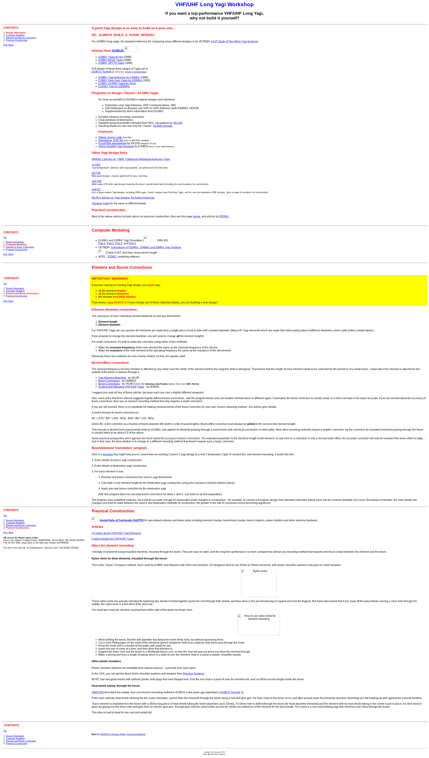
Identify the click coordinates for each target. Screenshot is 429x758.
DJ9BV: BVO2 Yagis (110, 60)
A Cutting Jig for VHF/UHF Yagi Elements (116, 533)
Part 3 (118, 243)
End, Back (8, 45)
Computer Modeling (15, 35)
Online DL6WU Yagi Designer (116, 146)
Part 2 (110, 243)
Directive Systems (193, 673)
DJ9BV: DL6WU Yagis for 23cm (117, 83)
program (108, 454)
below (196, 216)
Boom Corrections (109, 380)
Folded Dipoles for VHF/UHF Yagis (113, 538)
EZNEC (112, 256)
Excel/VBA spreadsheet (112, 143)
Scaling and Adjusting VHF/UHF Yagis (121, 386)
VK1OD (177, 122)
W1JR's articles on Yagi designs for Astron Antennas (123, 197)
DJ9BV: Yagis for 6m (110, 57)
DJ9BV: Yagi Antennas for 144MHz (119, 77)
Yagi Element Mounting (112, 377)
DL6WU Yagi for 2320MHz (114, 86)
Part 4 (132, 243)
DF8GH (224, 216)
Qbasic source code (110, 137)
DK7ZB (96, 173)
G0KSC (96, 189)
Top (5, 237)
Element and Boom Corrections (21, 37)
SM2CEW (98, 692)
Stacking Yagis (100, 203)
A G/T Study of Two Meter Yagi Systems (234, 41)
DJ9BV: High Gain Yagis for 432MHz (120, 80)
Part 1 (101, 243)
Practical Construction (16, 40)
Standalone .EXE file (110, 140)
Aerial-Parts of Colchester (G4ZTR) (122, 520)
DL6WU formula (162, 125)
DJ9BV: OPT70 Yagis (111, 63)
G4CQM (96, 181)
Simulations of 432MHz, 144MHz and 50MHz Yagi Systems (146, 247)
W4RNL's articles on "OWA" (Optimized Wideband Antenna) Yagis (131, 159)
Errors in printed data (135, 72)
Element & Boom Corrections (20, 247)
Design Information (15, 242)
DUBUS (118, 50)
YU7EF (96, 164)
